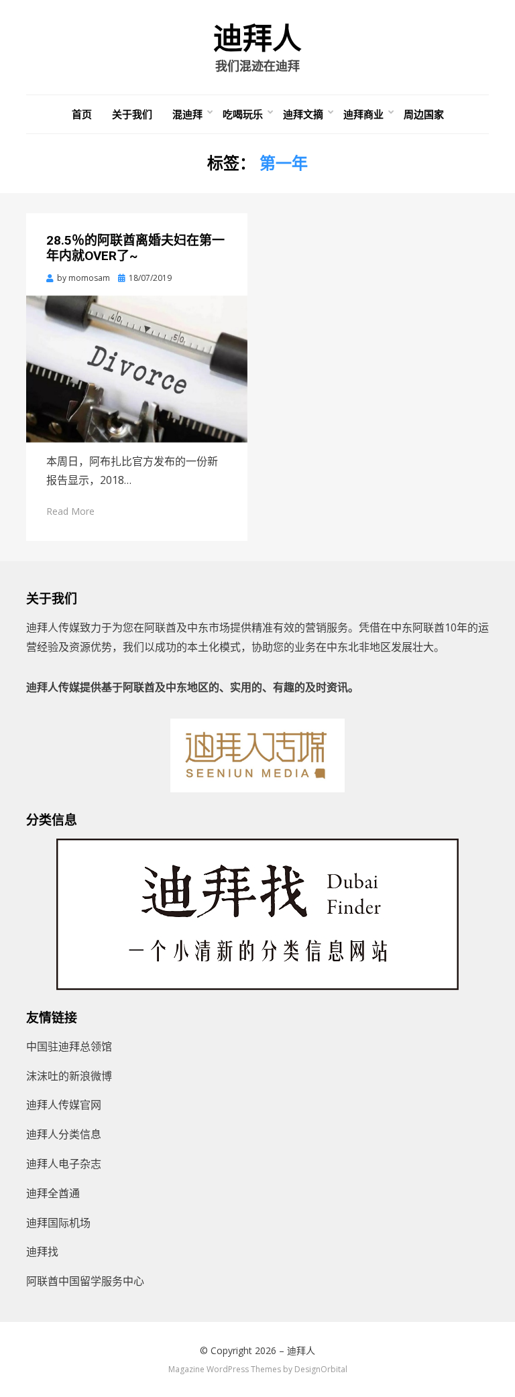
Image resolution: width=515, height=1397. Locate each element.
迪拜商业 (363, 114)
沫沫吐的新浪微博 (69, 1076)
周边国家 (424, 114)
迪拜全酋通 (53, 1193)
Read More (70, 511)
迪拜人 (257, 38)
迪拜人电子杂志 (63, 1163)
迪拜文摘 (303, 114)
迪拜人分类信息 (63, 1134)
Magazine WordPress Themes (224, 1369)
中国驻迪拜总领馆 (69, 1046)
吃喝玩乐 (243, 114)
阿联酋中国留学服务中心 (85, 1281)
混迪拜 (187, 114)
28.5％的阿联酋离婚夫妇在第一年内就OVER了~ (135, 248)
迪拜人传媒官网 (63, 1104)
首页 (82, 114)
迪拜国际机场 (58, 1222)
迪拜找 (42, 1251)
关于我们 (132, 114)
